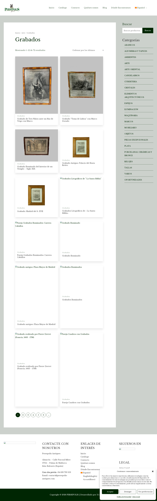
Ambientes (130, 57)
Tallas (128, 168)
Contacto (85, 460)
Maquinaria (131, 115)
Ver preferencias (145, 492)
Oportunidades (133, 180)
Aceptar (110, 492)
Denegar (127, 492)
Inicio (17, 33)
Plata (127, 146)
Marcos (128, 121)
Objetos (128, 134)
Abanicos (129, 45)
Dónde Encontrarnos (90, 469)
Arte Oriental (132, 69)
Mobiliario (130, 128)
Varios (128, 174)
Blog (83, 466)
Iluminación (131, 109)
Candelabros (131, 75)
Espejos (128, 103)
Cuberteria (130, 82)
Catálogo (85, 457)
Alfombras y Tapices (135, 51)
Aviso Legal (136, 497)
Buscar (148, 30)
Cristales (129, 88)
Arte (23, 33)
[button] (153, 471)
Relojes (128, 161)
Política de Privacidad (124, 497)
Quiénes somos (88, 463)
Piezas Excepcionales (136, 140)
